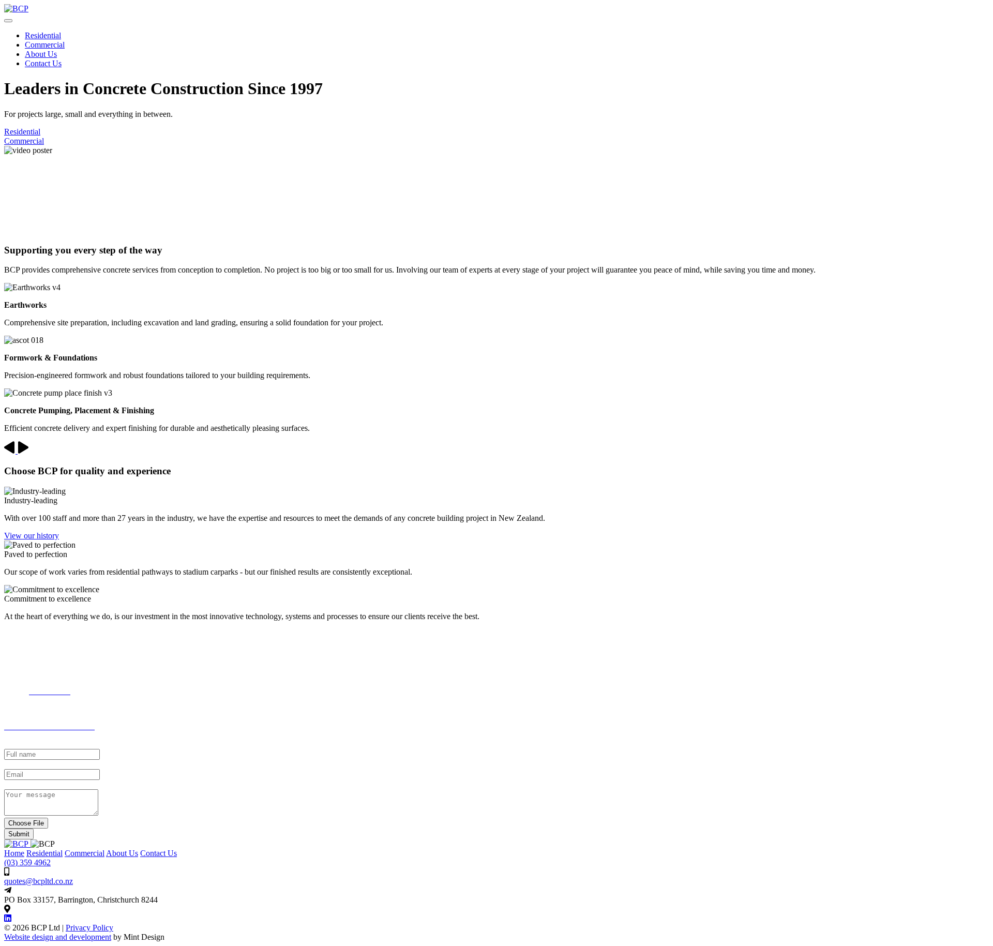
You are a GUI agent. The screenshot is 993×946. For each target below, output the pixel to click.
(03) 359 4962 (27, 862)
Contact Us (158, 853)
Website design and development (57, 937)
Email (13, 764)
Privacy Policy (89, 927)
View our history (31, 535)
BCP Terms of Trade (37, 708)
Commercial (45, 44)
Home (14, 853)
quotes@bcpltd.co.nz (38, 881)
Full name (20, 744)
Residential (43, 35)
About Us (41, 54)
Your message (27, 784)
